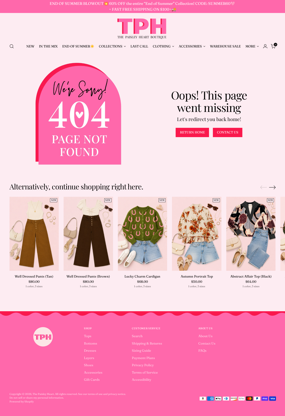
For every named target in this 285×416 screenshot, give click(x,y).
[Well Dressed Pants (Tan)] (34, 234)
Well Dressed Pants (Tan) (34, 276)
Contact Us (206, 343)
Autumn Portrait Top (197, 276)
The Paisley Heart (43, 393)
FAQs (202, 350)
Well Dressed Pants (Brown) (88, 276)
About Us (205, 336)
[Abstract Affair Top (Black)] (251, 234)
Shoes (88, 365)
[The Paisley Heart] (142, 27)
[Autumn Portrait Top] (196, 234)
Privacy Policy (143, 365)
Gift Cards (92, 379)
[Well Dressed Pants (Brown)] (88, 234)
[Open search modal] (12, 46)
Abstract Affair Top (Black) (251, 276)
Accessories (93, 372)
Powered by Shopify (22, 401)
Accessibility (141, 379)
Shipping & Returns (147, 343)
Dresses (90, 350)
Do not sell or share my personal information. (37, 397)
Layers (89, 358)
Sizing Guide (141, 350)
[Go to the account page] (265, 46)
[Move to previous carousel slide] (263, 187)
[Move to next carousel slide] (272, 187)
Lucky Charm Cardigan (142, 276)
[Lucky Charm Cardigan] (142, 234)
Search (137, 336)
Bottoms (90, 343)
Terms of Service (145, 372)
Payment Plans (143, 358)
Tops (87, 336)
